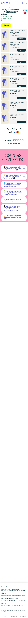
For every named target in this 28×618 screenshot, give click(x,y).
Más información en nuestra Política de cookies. (12, 605)
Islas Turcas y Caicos (15, 7)
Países (7, 7)
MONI (2, 7)
